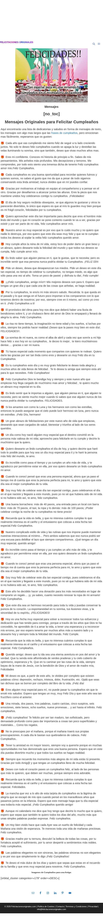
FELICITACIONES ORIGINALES (16, 42)
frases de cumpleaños (64, 132)
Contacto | (61, 906)
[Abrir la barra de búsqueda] (93, 44)
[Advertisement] (51, 20)
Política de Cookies (46, 906)
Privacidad (93, 906)
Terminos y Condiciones (76, 906)
